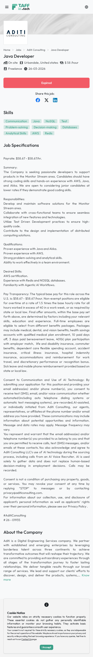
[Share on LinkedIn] (55, 100)
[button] (86, 6)
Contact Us (26, 639)
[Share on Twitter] (46, 100)
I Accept (46, 647)
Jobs (18, 49)
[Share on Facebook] (37, 100)
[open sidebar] (7, 7)
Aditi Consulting (36, 49)
